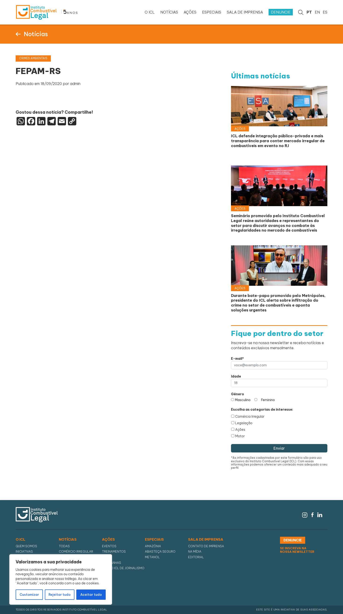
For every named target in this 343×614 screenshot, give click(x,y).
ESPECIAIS (211, 12)
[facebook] (312, 514)
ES (325, 12)
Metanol (152, 557)
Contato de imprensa (206, 546)
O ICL (150, 12)
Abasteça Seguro (160, 551)
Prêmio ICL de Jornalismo (123, 568)
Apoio (107, 557)
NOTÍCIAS (169, 12)
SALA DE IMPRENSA (245, 12)
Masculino (243, 400)
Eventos (109, 546)
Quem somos (26, 546)
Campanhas (111, 563)
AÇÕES (190, 12)
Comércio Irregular (249, 416)
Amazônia (153, 546)
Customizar (29, 595)
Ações (240, 429)
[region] (60, 579)
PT (309, 12)
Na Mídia (194, 551)
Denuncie (280, 12)
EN (317, 12)
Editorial (196, 557)
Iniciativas (24, 551)
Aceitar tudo (91, 595)
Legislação (243, 423)
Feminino (268, 400)
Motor (240, 436)
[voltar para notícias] (18, 33)
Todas (64, 546)
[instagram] (304, 514)
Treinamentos (114, 551)
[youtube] (326, 514)
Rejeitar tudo (59, 595)
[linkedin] (320, 514)
